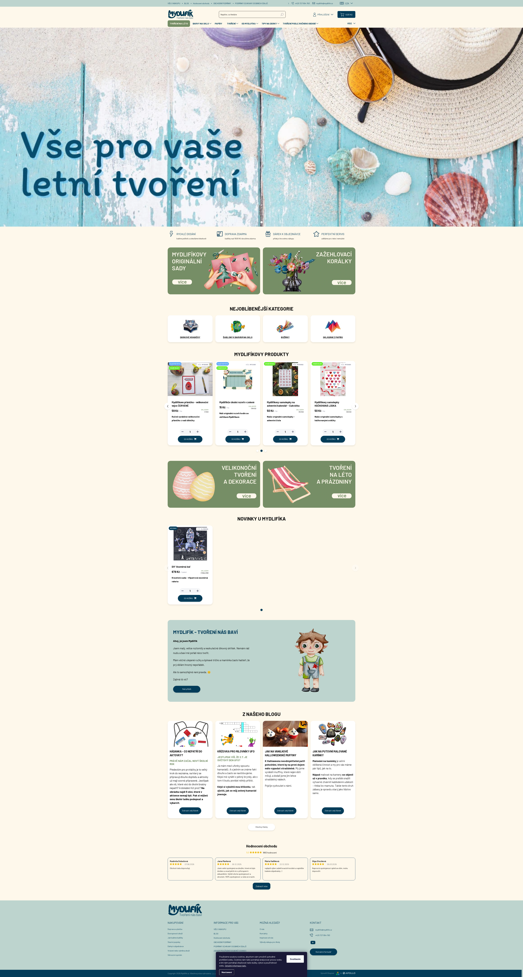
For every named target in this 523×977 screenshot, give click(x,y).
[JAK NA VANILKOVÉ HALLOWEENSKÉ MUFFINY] (285, 734)
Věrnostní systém (175, 955)
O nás (262, 929)
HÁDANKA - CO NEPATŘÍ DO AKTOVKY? (186, 753)
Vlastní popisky (174, 942)
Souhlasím (295, 959)
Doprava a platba (175, 929)
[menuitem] (179, 23)
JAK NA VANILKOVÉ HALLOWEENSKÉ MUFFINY (280, 753)
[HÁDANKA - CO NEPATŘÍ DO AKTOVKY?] (190, 734)
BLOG (186, 3)
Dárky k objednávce (176, 946)
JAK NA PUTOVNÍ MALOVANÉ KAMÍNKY (330, 753)
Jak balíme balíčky (175, 938)
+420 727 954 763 (322, 935)
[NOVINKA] (190, 545)
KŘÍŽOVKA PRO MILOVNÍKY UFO (236, 751)
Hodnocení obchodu (201, 3)
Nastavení (227, 972)
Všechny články (261, 827)
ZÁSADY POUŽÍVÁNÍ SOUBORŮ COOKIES (230, 951)
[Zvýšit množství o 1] (197, 431)
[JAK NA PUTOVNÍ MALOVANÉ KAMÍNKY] (333, 734)
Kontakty (263, 933)
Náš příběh (186, 689)
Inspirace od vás (266, 938)
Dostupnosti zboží (175, 933)
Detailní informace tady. (235, 965)
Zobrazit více (261, 886)
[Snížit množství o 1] (182, 431)
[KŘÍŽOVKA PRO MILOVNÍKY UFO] (237, 734)
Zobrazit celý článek (190, 810)
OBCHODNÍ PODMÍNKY (222, 3)
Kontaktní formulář (323, 952)
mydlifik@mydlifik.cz (323, 930)
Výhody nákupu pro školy (270, 942)
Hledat (282, 14)
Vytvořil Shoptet (327, 973)
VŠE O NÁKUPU (174, 3)
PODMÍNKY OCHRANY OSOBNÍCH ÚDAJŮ (251, 3)
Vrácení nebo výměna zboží (179, 950)
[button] (257, 450)
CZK (347, 3)
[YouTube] (313, 942)
